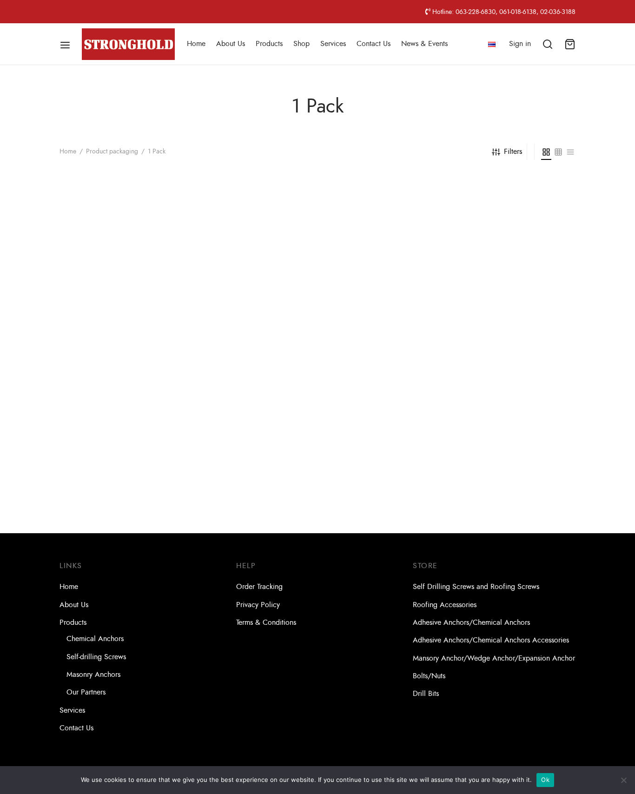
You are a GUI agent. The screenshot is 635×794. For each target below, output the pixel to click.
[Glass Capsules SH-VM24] (383, 464)
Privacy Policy (258, 605)
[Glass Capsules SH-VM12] (119, 464)
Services (333, 44)
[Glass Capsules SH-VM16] (251, 464)
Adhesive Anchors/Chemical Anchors (471, 622)
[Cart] (569, 44)
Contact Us (373, 44)
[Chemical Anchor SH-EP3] (251, 282)
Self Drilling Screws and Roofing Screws (476, 587)
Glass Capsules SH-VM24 (364, 535)
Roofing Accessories (444, 605)
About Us (230, 44)
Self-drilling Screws (96, 657)
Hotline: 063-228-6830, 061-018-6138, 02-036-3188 (502, 11)
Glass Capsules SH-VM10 (496, 323)
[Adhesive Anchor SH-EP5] (119, 282)
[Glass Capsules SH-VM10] (516, 251)
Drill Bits (426, 693)
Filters (513, 151)
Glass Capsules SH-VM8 (494, 535)
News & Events (424, 44)
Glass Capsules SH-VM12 (99, 535)
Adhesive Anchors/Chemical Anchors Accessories (491, 640)
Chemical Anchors (95, 639)
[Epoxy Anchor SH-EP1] (383, 282)
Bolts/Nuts (429, 676)
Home (196, 44)
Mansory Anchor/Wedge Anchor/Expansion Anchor (494, 658)
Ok (545, 779)
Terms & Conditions (266, 622)
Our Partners (86, 692)
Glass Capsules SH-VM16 (231, 535)
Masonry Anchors (93, 674)
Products (269, 44)
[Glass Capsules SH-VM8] (516, 464)
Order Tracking (259, 587)
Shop (301, 44)
